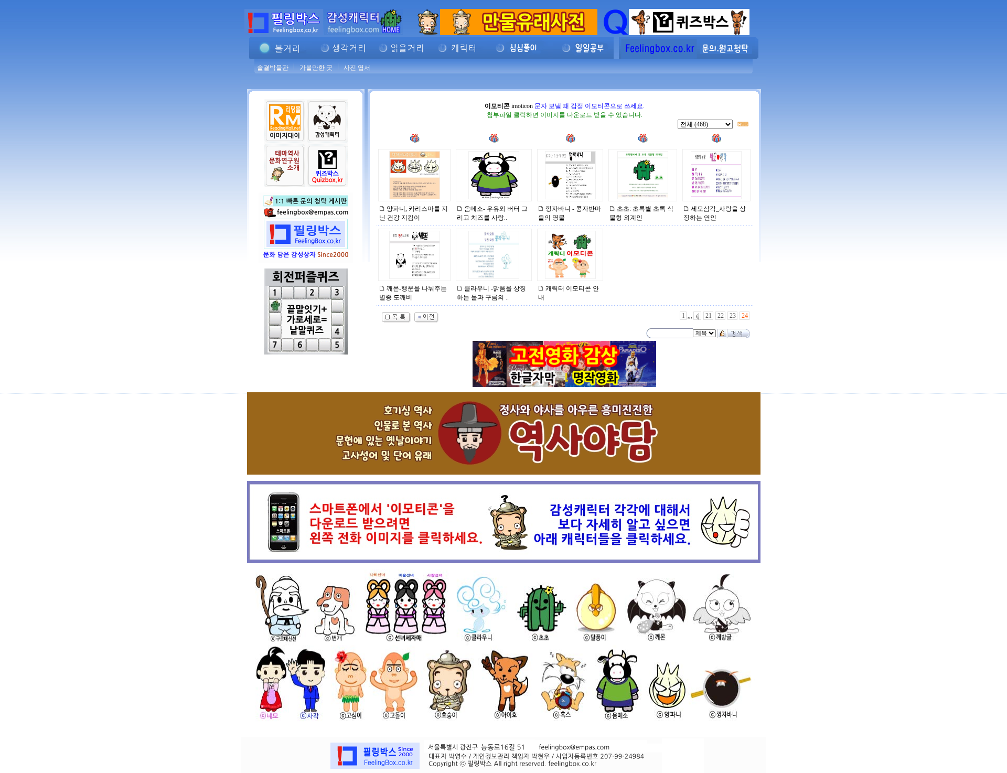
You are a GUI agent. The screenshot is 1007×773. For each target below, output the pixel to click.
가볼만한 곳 (316, 67)
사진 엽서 (357, 67)
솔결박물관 (272, 67)
